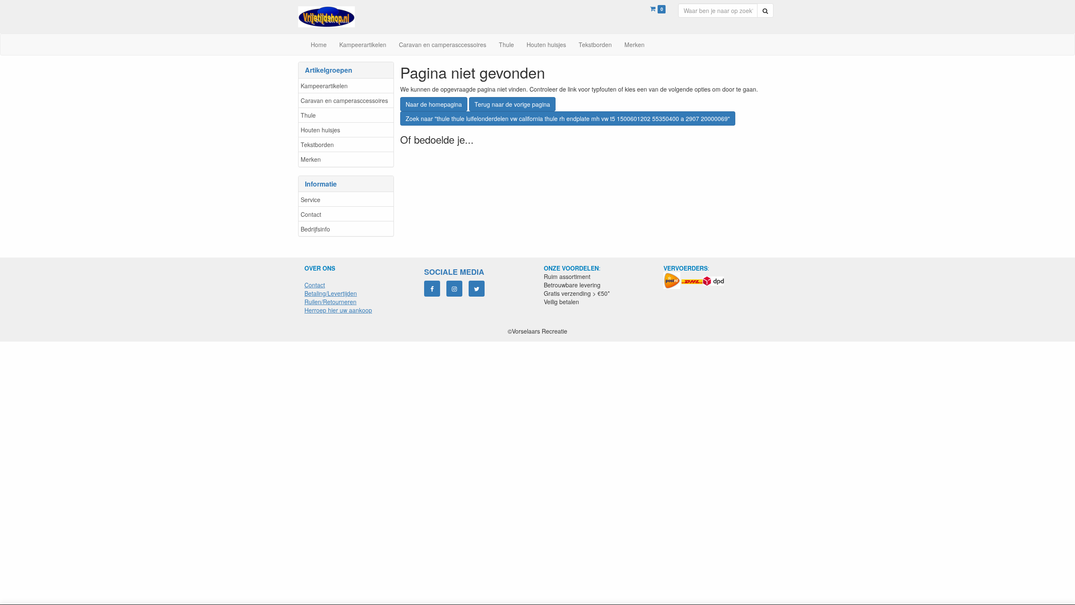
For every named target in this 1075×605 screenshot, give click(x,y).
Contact (311, 214)
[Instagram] (454, 289)
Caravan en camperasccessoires (344, 100)
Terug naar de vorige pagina (512, 104)
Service (310, 199)
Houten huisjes (320, 130)
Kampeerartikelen (324, 86)
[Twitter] (477, 289)
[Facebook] (432, 289)
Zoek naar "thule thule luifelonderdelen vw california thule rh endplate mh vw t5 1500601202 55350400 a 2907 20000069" (568, 118)
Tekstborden (317, 144)
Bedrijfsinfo (315, 229)
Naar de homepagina (434, 104)
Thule (308, 115)
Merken (311, 159)
